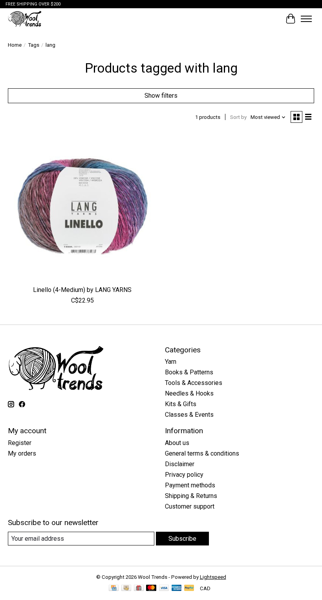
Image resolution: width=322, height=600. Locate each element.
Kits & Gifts (180, 404)
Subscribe (182, 538)
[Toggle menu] (306, 19)
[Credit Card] (114, 588)
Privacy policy (184, 474)
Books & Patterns (189, 372)
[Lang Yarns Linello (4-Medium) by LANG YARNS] (82, 206)
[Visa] (164, 588)
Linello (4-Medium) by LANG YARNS (82, 290)
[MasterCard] (151, 588)
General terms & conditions (202, 453)
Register (19, 443)
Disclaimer (179, 464)
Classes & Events (189, 414)
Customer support (189, 506)
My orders (22, 453)
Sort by (238, 117)
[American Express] (177, 588)
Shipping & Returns (191, 496)
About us (177, 443)
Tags (33, 45)
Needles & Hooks (189, 393)
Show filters (161, 95)
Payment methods (190, 485)
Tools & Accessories (193, 383)
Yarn (170, 361)
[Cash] (126, 588)
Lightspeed (213, 577)
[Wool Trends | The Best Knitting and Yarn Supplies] (25, 19)
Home (15, 45)
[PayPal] (189, 588)
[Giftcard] (139, 588)
